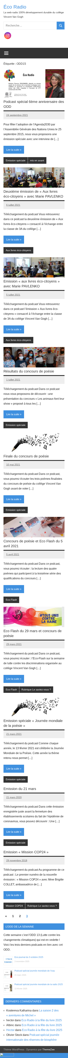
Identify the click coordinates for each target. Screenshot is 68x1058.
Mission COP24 (14, 905)
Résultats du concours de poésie (28, 371)
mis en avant (37, 160)
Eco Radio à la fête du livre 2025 (41, 1020)
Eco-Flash (11, 599)
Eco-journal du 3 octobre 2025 (28, 957)
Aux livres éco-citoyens (18, 250)
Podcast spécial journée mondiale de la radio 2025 (38, 984)
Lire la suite (12, 149)
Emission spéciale (15, 160)
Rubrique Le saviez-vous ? (36, 689)
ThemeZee (48, 1049)
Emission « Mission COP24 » (25, 852)
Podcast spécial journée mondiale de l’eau (34, 971)
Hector (10, 1030)
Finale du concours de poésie (26, 456)
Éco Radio (14, 7)
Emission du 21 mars (19, 789)
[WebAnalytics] (7, 1055)
